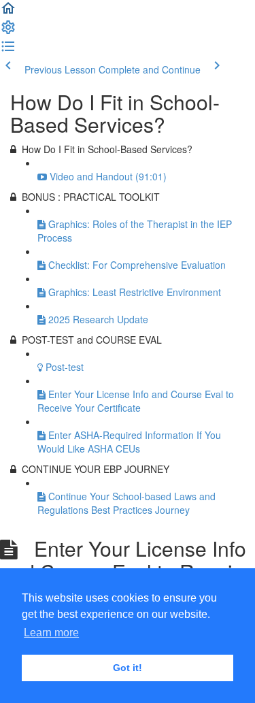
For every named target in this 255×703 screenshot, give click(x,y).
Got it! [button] (127, 667)
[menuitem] (8, 31)
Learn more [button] (51, 632)
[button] (8, 12)
